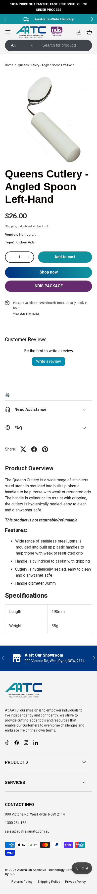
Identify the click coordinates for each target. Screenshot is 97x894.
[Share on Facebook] (34, 449)
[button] (89, 32)
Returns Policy (22, 881)
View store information (26, 313)
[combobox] (48, 45)
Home (9, 65)
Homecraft (27, 234)
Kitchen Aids (25, 242)
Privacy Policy (75, 881)
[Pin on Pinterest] (45, 449)
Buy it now (48, 272)
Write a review (48, 361)
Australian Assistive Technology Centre (46, 870)
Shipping (11, 226)
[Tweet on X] (23, 449)
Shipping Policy (49, 881)
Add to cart (64, 256)
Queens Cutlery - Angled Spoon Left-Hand (46, 65)
